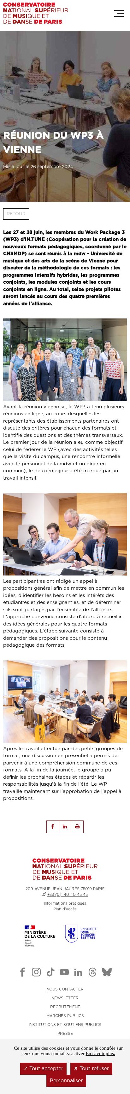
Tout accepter (45, 1068)
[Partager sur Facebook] (52, 826)
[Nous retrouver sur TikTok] (50, 973)
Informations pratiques (65, 903)
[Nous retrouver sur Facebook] (22, 973)
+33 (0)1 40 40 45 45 (67, 894)
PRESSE (65, 1033)
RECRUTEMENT (65, 1007)
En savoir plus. (100, 1053)
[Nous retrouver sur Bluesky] (107, 973)
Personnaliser (66, 1080)
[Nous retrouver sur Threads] (92, 973)
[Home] (35, 13)
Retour (16, 214)
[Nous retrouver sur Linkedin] (78, 973)
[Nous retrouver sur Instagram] (36, 973)
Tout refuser (93, 1068)
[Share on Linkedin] (65, 826)
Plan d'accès (65, 909)
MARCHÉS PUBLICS (65, 1016)
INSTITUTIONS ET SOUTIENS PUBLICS (65, 1025)
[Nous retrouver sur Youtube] (64, 973)
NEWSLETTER (65, 998)
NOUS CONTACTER (65, 989)
